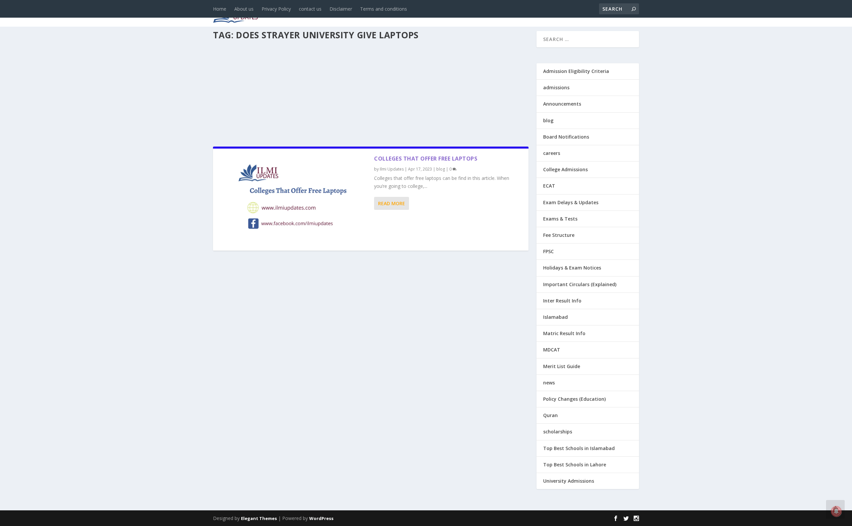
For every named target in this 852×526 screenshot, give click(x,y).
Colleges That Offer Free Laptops (425, 158)
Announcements (533, 14)
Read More (391, 203)
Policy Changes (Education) (574, 399)
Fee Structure (558, 235)
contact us (310, 9)
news (330, 14)
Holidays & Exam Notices (572, 267)
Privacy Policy (276, 9)
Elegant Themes (259, 518)
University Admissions (568, 481)
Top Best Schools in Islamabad (579, 448)
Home (219, 9)
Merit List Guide (561, 366)
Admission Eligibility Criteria (576, 71)
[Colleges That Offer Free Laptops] (293, 199)
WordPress (321, 518)
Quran (550, 415)
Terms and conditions (383, 9)
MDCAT (551, 349)
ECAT (549, 186)
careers (383, 14)
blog (354, 14)
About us (244, 9)
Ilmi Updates (392, 169)
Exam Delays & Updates (570, 202)
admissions (420, 14)
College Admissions (565, 169)
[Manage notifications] (836, 511)
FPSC (548, 251)
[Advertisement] (371, 91)
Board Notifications (566, 137)
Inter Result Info (562, 300)
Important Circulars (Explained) (579, 284)
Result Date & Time (600, 14)
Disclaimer (340, 9)
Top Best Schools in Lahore (574, 464)
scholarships (557, 431)
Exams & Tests (473, 14)
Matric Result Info (564, 333)
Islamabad (555, 317)
